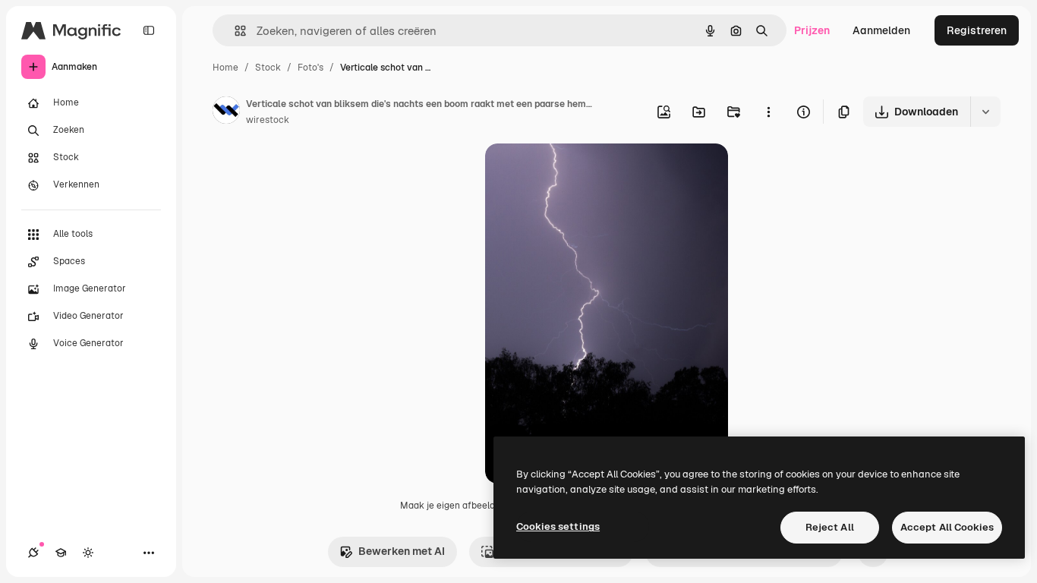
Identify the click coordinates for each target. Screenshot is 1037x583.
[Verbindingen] (33, 552)
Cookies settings (558, 526)
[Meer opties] (768, 111)
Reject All (829, 527)
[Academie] (61, 552)
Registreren (977, 30)
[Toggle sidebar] (149, 30)
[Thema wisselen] (88, 552)
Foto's (310, 67)
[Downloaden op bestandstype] (985, 111)
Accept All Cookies (947, 527)
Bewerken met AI (401, 551)
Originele (585, 172)
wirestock (267, 120)
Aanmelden (881, 30)
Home (225, 67)
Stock (268, 67)
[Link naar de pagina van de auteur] (226, 112)
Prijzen (812, 30)
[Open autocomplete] (234, 30)
